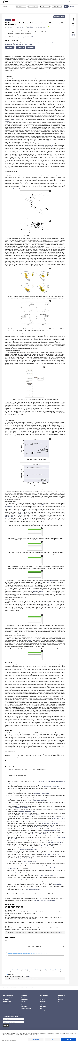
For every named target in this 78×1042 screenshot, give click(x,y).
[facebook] (14, 907)
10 (17, 98)
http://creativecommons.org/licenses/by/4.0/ (44, 900)
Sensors (10, 11)
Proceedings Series (44, 1010)
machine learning (42, 72)
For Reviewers (24, 999)
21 (43, 145)
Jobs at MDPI (5, 1005)
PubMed (44, 865)
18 (8, 121)
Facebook (60, 999)
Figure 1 (14, 188)
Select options (7, 1019)
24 (25, 179)
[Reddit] (19, 907)
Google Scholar (47, 786)
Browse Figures (20, 47)
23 (51, 146)
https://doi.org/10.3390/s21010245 (25, 36)
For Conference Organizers (27, 1008)
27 (63, 185)
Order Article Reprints (59, 16)
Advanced (72, 6)
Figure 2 (20, 188)
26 (19, 182)
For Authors (23, 998)
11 (21, 103)
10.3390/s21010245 (28, 11)
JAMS (41, 1008)
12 (64, 106)
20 (27, 145)
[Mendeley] (22, 907)
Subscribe (6, 1025)
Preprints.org (42, 1001)
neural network (57, 72)
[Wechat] (17, 907)
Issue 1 (20, 11)
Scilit (58, 786)
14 (11, 115)
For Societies (24, 1006)
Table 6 (29, 640)
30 (48, 605)
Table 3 (26, 513)
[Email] (6, 907)
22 (52, 145)
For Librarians (24, 1003)
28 (25, 354)
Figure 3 (58, 259)
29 (41, 360)
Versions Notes (30, 47)
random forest (50, 72)
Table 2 (49, 504)
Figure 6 (19, 423)
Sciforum (42, 998)
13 (45, 112)
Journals (5, 11)
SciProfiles (42, 1005)
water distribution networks (17, 72)
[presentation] (29, 345)
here (60, 932)
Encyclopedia (43, 1006)
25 (36, 180)
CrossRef (54, 786)
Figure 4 (60, 262)
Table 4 (10, 506)
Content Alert (31, 988)
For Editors (23, 1001)
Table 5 (35, 602)
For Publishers (24, 1005)
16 (6, 121)
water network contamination (31, 72)
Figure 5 (56, 361)
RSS (26, 988)
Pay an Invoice (6, 999)
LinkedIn (60, 998)
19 (48, 140)
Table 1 (44, 504)
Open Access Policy (7, 1001)
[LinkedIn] (12, 907)
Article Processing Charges (9, 998)
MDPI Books (42, 999)
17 (7, 121)
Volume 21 (15, 11)
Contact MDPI (6, 1003)
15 (13, 119)
